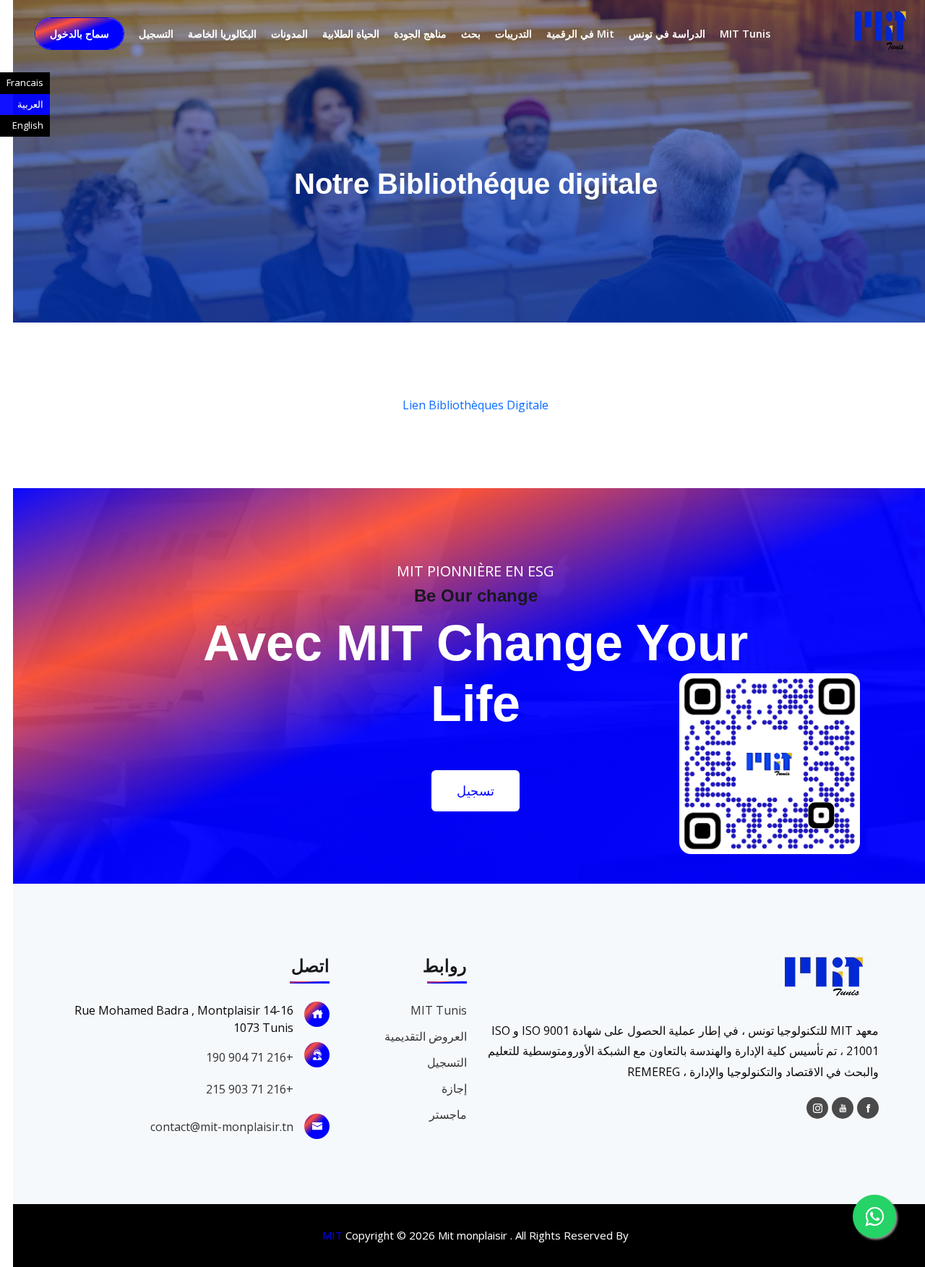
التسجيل (143, 33)
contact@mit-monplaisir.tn (208, 1127)
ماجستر (435, 1114)
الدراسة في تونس (654, 33)
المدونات (276, 33)
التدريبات (500, 33)
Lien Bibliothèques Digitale (462, 405)
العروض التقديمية (412, 1036)
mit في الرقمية (567, 33)
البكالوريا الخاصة (209, 33)
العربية (30, 104)
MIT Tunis (732, 33)
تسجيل (462, 790)
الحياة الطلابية (337, 33)
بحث (458, 33)
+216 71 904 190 (236, 1057)
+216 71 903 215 (236, 1089)
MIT (319, 1235)
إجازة (441, 1088)
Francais (25, 82)
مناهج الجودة (407, 33)
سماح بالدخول (66, 33)
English (27, 125)
